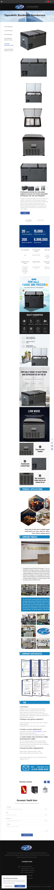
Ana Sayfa (6, 17)
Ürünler (12, 17)
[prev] (20, 188)
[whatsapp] (52, 442)
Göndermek (27, 835)
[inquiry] (52, 439)
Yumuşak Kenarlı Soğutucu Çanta (8, 50)
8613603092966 (28, 875)
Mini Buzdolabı (8, 34)
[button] (45, 782)
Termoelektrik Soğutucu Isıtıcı (8, 39)
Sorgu (25, 213)
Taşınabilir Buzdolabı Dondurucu (24, 17)
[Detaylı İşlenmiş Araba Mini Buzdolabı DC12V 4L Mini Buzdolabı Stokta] (24, 789)
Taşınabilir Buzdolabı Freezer (9, 44)
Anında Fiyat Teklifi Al (32, 6)
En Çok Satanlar (8, 30)
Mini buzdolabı (37, 731)
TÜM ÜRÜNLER (8, 26)
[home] (20, 6)
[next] (47, 188)
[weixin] (52, 449)
